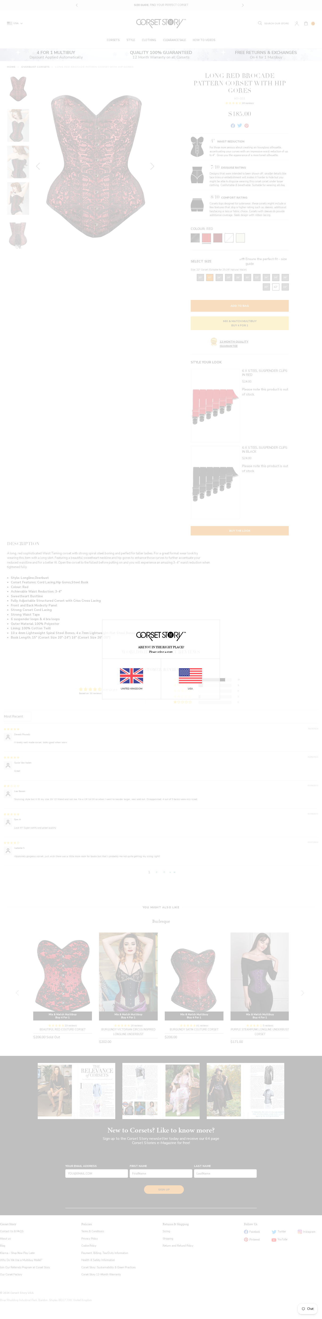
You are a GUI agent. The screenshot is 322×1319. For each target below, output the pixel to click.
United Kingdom (131, 688)
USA (190, 688)
